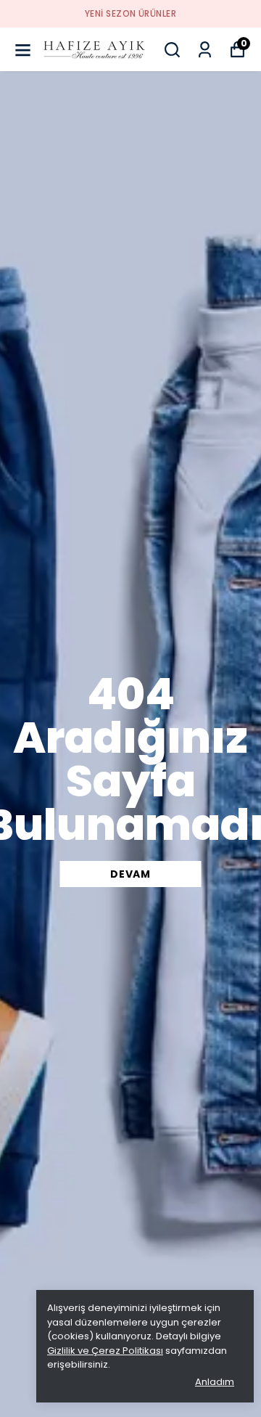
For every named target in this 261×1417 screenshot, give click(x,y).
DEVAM (130, 874)
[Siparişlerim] (205, 50)
